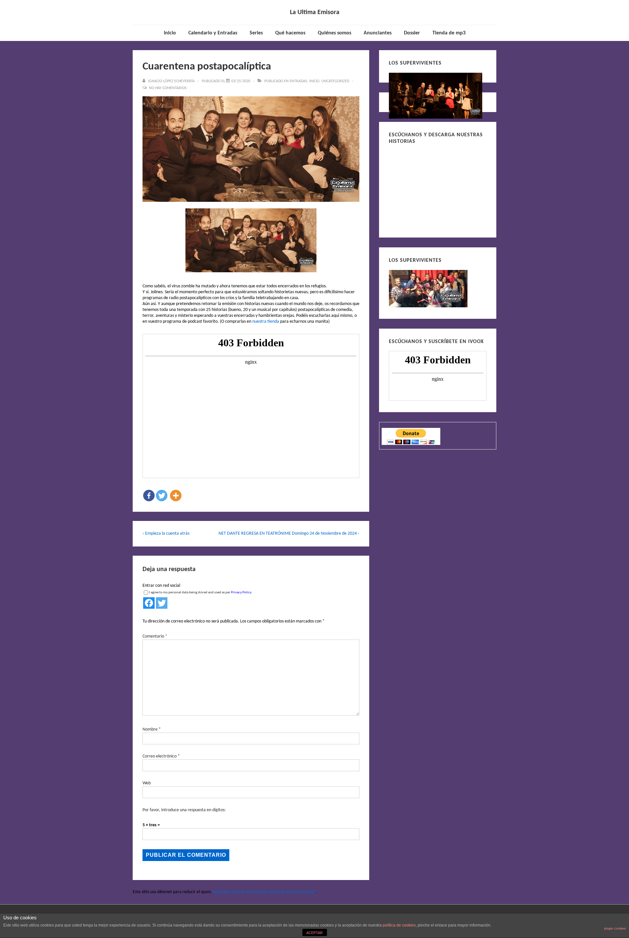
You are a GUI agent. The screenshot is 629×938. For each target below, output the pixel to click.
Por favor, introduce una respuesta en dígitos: (184, 810)
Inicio (170, 33)
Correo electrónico (160, 756)
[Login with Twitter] (161, 603)
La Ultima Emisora (314, 12)
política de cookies (399, 925)
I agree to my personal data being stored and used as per (200, 592)
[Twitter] (161, 495)
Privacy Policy (241, 592)
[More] (175, 495)
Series (256, 33)
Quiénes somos (334, 33)
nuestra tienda (265, 321)
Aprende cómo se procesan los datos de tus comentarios (264, 892)
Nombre (150, 729)
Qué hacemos (290, 33)
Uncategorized (335, 81)
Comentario (155, 636)
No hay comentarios (168, 88)
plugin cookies (615, 928)
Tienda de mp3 (449, 33)
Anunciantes (377, 33)
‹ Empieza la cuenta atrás (166, 533)
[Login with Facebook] (149, 603)
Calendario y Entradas (212, 33)
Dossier (412, 33)
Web (147, 783)
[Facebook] (149, 495)
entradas (298, 81)
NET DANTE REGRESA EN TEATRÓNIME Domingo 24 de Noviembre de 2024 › (289, 533)
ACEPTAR (314, 933)
